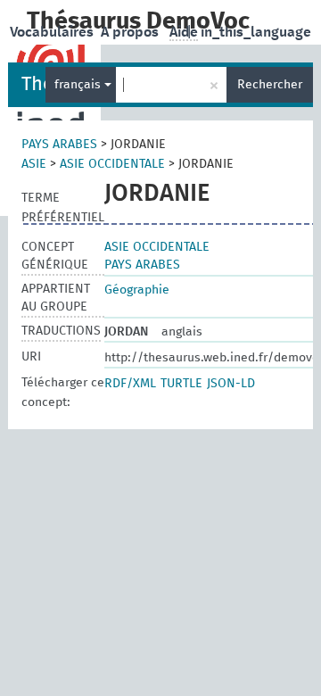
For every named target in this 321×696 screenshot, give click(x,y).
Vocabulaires (53, 32)
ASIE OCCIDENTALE (112, 164)
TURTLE (181, 383)
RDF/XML (130, 383)
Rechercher (269, 85)
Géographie (136, 290)
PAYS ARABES (59, 144)
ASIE (33, 164)
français (79, 85)
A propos (131, 32)
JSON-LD (231, 383)
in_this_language (256, 32)
